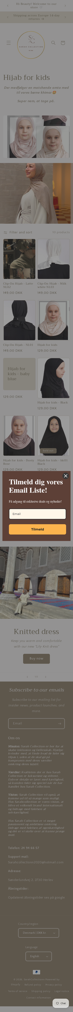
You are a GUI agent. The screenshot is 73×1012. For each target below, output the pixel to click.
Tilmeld (37, 529)
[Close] (66, 476)
